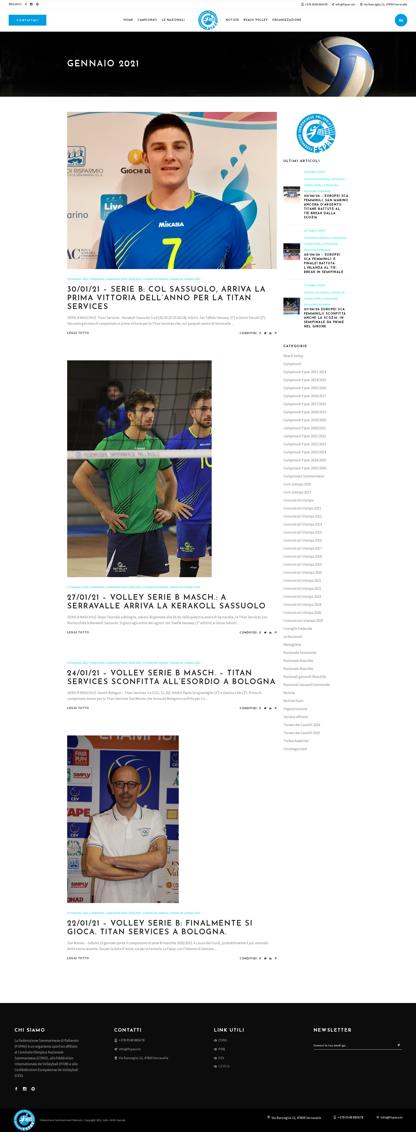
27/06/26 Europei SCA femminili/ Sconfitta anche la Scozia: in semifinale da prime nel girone (325, 318)
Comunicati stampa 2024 (302, 604)
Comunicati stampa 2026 (302, 612)
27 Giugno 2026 (314, 285)
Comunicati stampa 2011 (302, 508)
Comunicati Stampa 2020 (302, 572)
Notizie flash (293, 700)
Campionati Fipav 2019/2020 (304, 420)
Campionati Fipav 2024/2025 (304, 460)
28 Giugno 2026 (314, 230)
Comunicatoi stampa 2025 (303, 620)
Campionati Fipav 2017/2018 (304, 404)
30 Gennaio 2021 (77, 279)
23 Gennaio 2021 (77, 663)
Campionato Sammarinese (303, 476)
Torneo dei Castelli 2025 (301, 732)
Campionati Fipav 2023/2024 (304, 452)
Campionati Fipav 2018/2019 (304, 412)
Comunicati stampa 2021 (185, 279)
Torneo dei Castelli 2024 (301, 724)
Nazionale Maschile (298, 660)
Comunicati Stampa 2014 (302, 524)
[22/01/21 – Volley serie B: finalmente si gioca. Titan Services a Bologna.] (123, 819)
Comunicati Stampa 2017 (302, 548)
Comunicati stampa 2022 (302, 588)
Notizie (289, 692)
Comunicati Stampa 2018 (302, 556)
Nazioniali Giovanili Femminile (306, 684)
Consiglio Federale (297, 628)
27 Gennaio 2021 (77, 587)
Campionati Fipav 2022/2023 (304, 444)
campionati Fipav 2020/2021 (123, 279)
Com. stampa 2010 (297, 484)
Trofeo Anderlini (296, 740)
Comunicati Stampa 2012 (302, 516)
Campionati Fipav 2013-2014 (304, 371)
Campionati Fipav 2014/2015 (304, 379)
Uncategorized (295, 748)
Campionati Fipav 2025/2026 (304, 468)
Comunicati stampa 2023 (302, 596)
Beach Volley (293, 355)
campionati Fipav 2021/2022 (304, 436)
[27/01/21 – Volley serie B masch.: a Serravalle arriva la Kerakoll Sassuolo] (139, 468)
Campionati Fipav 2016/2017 (304, 396)
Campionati (97, 279)
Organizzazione (295, 708)
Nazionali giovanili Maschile (304, 676)
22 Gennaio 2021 (77, 913)
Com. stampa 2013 (297, 492)
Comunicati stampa (155, 279)
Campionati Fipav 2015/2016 (304, 388)
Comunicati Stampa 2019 (302, 564)
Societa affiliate (295, 716)
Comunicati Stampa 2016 (302, 540)
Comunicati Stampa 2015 (302, 532)
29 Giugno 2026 (314, 172)
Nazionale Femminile (317, 191)
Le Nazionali (329, 185)
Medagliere (292, 644)
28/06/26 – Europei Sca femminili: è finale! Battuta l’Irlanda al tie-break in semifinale (324, 263)
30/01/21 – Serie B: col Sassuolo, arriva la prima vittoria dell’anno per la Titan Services (166, 298)
